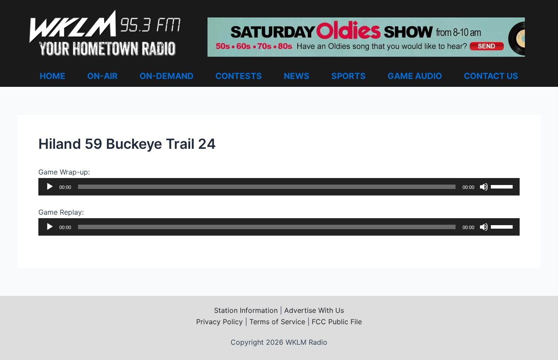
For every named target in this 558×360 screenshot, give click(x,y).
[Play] (49, 186)
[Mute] (484, 186)
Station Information (246, 310)
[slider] (503, 186)
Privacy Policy (219, 321)
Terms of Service (277, 321)
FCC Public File (337, 321)
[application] (279, 186)
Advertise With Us (314, 310)
